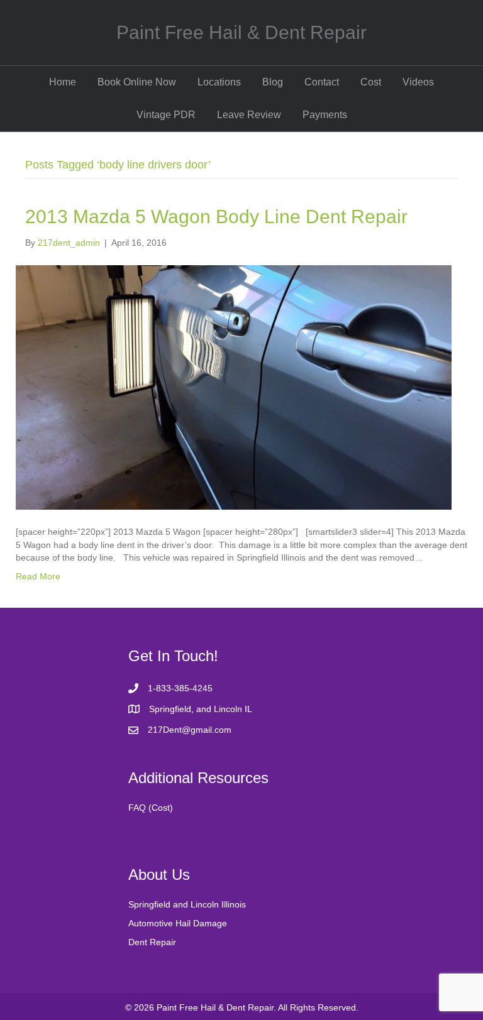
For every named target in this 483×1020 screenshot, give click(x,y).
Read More (38, 576)
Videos (418, 82)
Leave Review (249, 114)
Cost (370, 82)
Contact (321, 82)
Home (62, 82)
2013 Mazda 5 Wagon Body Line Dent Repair (216, 216)
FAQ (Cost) (150, 808)
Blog (272, 82)
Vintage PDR (166, 114)
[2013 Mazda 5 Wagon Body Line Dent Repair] (234, 386)
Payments (325, 114)
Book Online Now (136, 82)
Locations (219, 82)
